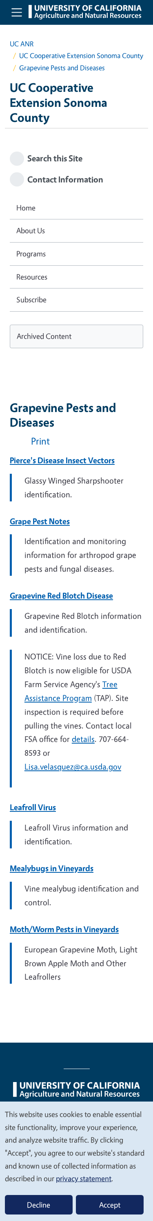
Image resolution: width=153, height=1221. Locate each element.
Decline (38, 1205)
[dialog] (76, 1161)
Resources (31, 277)
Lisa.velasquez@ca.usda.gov (72, 766)
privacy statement (83, 1178)
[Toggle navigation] (17, 12)
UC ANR (21, 43)
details (83, 739)
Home (25, 208)
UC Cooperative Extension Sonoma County (81, 55)
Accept (109, 1205)
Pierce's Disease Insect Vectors (62, 460)
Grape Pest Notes (40, 521)
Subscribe (31, 299)
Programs (31, 253)
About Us (30, 230)
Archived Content (44, 336)
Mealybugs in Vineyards (51, 868)
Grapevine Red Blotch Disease (61, 595)
